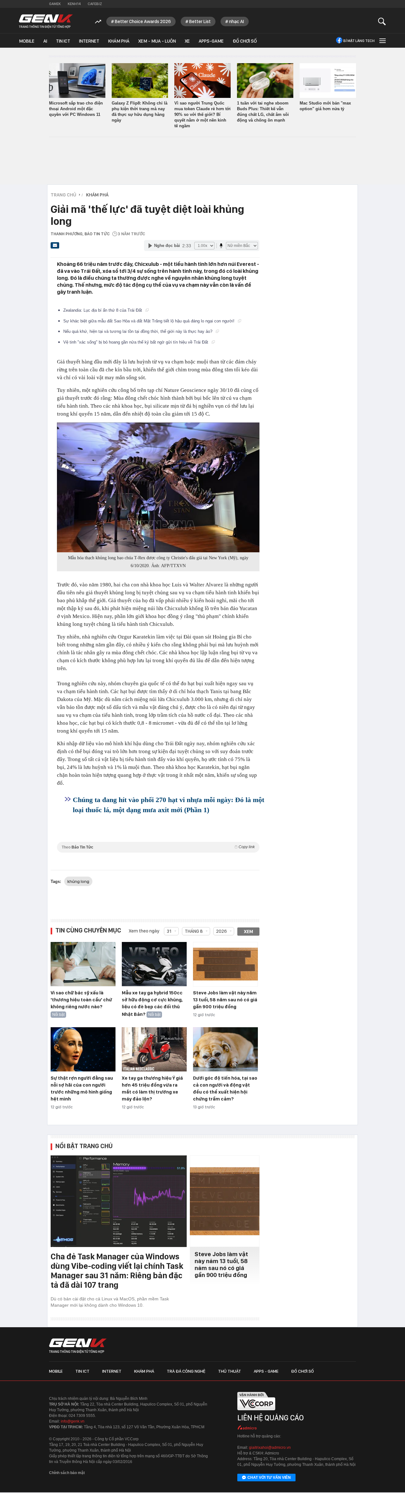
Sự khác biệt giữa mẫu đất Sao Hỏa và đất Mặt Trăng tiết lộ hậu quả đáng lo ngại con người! (149, 321)
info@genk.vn (72, 1421)
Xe (187, 41)
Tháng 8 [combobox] (194, 931)
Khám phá (118, 41)
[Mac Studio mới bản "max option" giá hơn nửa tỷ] (328, 80)
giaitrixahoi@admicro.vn (270, 1447)
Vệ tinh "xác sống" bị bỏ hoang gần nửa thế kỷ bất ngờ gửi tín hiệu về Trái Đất (136, 342)
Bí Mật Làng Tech (359, 41)
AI (45, 41)
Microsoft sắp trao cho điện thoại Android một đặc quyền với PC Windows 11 (76, 109)
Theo (158, 847)
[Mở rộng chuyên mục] (382, 40)
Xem (248, 931)
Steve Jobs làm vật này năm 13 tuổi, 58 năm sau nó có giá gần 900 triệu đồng (225, 1000)
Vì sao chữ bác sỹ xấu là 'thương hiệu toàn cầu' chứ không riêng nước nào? (81, 1000)
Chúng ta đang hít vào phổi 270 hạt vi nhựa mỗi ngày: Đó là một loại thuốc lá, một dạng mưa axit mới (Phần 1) (168, 805)
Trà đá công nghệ (186, 1371)
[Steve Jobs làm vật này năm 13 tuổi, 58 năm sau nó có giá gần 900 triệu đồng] (225, 964)
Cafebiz (95, 4)
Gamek (55, 4)
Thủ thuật (229, 1371)
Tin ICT (63, 41)
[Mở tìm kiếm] (382, 21)
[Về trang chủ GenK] (45, 21)
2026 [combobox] (221, 931)
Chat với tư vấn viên (269, 1477)
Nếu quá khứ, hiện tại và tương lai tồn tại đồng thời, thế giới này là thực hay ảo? (138, 331)
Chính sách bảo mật (67, 1473)
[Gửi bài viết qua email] (55, 247)
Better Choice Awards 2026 (143, 21)
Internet (89, 41)
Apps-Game (211, 41)
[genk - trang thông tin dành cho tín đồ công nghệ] (78, 1345)
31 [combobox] (169, 931)
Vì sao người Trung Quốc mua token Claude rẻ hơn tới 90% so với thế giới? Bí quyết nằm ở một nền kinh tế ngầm (202, 114)
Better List (200, 21)
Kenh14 (74, 4)
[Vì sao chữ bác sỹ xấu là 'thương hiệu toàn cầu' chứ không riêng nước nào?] (83, 964)
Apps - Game (266, 1371)
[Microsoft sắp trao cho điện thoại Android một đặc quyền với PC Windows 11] (77, 80)
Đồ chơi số (245, 41)
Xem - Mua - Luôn (157, 41)
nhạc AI (236, 21)
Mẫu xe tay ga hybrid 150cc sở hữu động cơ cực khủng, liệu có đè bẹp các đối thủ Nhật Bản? (152, 1003)
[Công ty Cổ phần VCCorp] (256, 1412)
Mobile (26, 41)
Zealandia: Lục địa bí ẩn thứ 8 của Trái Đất (103, 310)
